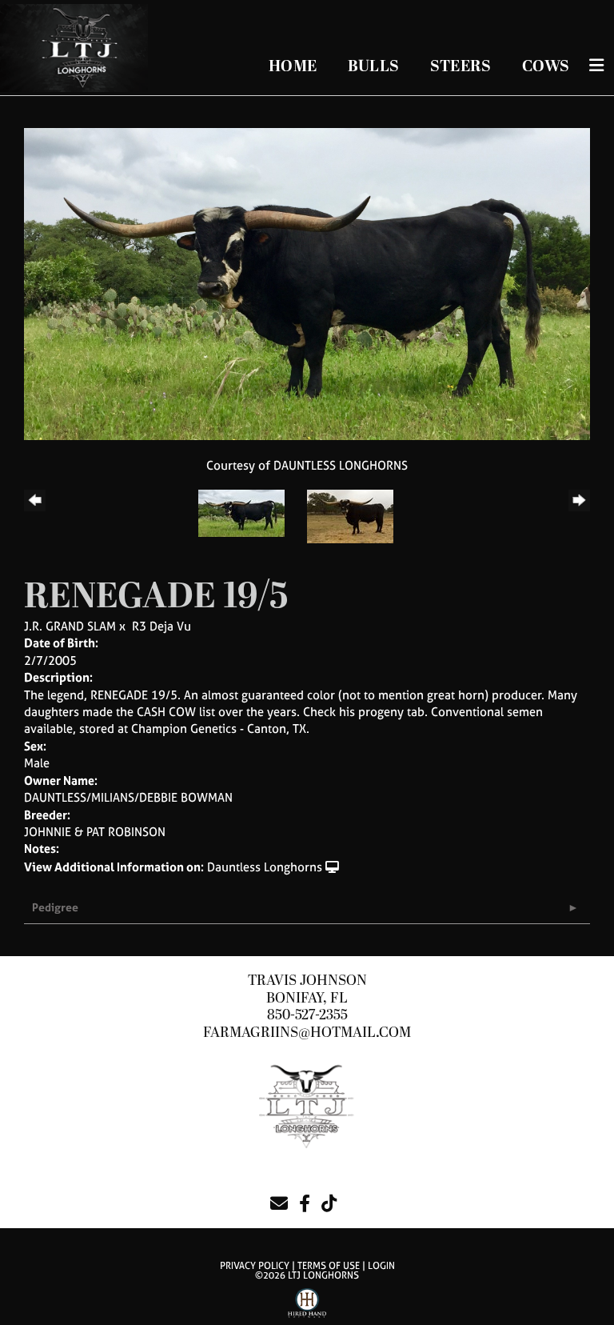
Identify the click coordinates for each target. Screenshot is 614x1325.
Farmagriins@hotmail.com (307, 1032)
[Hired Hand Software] (307, 1305)
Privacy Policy (254, 1265)
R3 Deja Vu (161, 626)
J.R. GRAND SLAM (70, 626)
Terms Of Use (328, 1265)
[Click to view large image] (307, 282)
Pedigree (55, 907)
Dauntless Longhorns (264, 867)
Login (381, 1265)
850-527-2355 (307, 1015)
